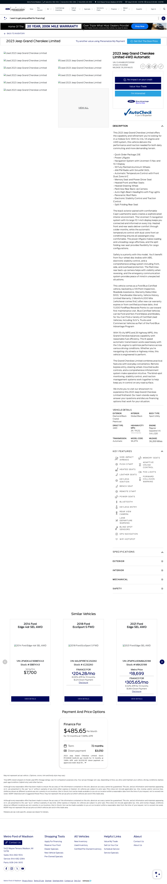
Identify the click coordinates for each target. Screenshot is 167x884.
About (138, 836)
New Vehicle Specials (53, 853)
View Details (30, 699)
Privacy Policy (27, 881)
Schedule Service (111, 849)
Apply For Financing (53, 841)
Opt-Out (77, 881)
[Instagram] (11, 868)
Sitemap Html (58, 881)
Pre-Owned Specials (53, 856)
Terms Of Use (39, 881)
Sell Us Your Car (111, 845)
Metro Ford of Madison (12, 881)
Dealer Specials (51, 849)
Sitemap (48, 881)
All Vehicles (81, 836)
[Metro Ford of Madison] (15, 9)
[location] (95, 2)
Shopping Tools (54, 836)
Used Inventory (81, 845)
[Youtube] (22, 868)
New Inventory (80, 841)
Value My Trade (111, 841)
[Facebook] (6, 868)
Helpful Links (112, 836)
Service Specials (111, 853)
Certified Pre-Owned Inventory (87, 849)
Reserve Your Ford (52, 845)
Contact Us (14, 842)
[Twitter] (17, 868)
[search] (164, 9)
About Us (138, 845)
